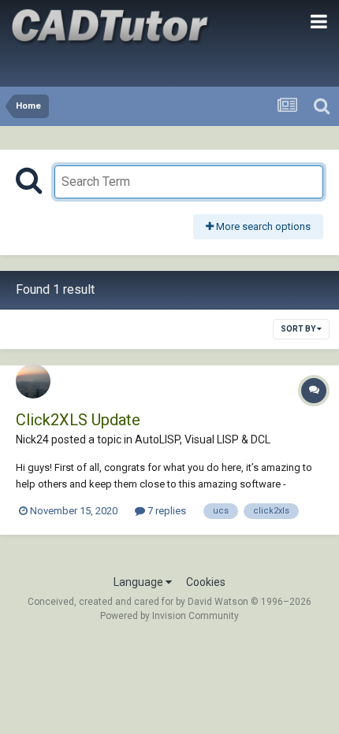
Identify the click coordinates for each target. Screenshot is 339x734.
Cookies (205, 582)
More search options (262, 226)
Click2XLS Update (78, 419)
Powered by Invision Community (169, 615)
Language (140, 582)
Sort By (299, 328)
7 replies (165, 511)
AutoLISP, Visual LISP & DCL (202, 439)
